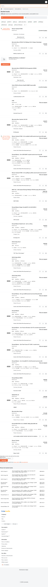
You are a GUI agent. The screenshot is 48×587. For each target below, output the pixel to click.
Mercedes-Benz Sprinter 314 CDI (19, 119)
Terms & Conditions (6, 541)
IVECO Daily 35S (4, 475)
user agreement (24, 462)
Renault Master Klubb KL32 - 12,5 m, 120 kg (22, 223)
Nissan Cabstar (15, 440)
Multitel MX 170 (15, 394)
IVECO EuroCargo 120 (4, 487)
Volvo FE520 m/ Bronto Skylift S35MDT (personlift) (24, 85)
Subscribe (4, 460)
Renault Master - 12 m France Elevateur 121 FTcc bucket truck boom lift (28, 327)
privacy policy (16, 462)
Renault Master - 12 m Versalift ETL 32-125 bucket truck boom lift (27, 361)
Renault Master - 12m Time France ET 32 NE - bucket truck (25, 344)
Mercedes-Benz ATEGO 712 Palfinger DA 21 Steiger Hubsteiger (27, 42)
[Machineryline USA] (9, 2)
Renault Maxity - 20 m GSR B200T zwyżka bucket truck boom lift (27, 154)
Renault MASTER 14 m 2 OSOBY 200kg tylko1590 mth (24, 423)
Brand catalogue (5, 550)
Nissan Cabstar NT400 (17, 28)
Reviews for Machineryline (7, 548)
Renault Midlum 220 (5, 506)
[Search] (46, 6)
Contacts (3, 521)
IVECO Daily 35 (4, 471)
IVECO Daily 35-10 (16, 241)
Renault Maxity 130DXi (17, 377)
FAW (13, 100)
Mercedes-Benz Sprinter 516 (4, 483)
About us (3, 516)
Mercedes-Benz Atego (17, 411)
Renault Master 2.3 (5, 494)
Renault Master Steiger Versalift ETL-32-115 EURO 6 (24, 207)
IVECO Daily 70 (4, 479)
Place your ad (5, 64)
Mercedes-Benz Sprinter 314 (4, 491)
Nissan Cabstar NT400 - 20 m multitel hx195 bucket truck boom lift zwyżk (29, 136)
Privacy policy (4, 544)
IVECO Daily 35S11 (16, 257)
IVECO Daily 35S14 (5, 502)
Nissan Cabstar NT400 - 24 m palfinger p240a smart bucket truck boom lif (29, 172)
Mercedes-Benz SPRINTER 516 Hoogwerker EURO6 (24, 68)
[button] (46, 2)
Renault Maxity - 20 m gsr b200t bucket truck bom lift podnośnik (27, 293)
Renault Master (15, 310)
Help (2, 518)
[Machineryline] (1, 9)
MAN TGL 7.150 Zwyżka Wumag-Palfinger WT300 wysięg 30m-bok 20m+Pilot (30, 189)
